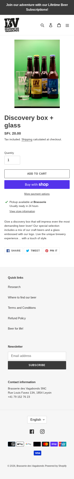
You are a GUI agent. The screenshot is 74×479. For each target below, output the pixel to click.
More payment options (37, 193)
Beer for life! (15, 328)
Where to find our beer (22, 297)
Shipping (27, 139)
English (35, 419)
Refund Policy (17, 318)
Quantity (9, 152)
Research (14, 287)
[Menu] (67, 25)
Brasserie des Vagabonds (30, 466)
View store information (22, 211)
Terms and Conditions (22, 307)
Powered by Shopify (56, 466)
